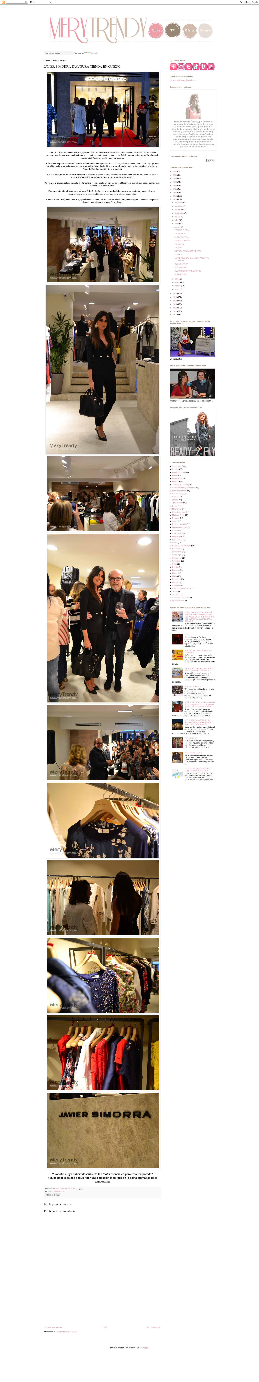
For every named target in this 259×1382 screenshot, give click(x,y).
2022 (175, 185)
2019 (175, 196)
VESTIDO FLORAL (182, 230)
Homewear (176, 558)
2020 (175, 193)
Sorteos (175, 497)
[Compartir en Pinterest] (58, 1194)
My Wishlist (176, 509)
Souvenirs (176, 595)
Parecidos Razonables (181, 546)
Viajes (174, 521)
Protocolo (176, 579)
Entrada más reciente (53, 1327)
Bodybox (175, 582)
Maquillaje (176, 537)
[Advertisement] (102, 1302)
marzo (177, 282)
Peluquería (176, 540)
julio (177, 220)
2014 (175, 304)
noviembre (179, 206)
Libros (174, 573)
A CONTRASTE (180, 274)
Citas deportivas (178, 512)
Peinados (176, 561)
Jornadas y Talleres (180, 484)
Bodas (174, 506)
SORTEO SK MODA (193, 687)
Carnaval (176, 585)
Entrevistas (176, 552)
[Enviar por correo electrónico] (46, 1194)
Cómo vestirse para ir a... (182, 588)
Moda (174, 576)
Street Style (177, 466)
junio (177, 224)
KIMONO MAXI (180, 267)
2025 (175, 175)
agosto (178, 217)
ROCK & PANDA (181, 264)
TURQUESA (179, 244)
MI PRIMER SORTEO (193, 753)
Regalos (175, 518)
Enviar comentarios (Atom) (66, 1332)
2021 (175, 189)
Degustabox (177, 478)
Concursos (176, 533)
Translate (94, 53)
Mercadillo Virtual (179, 527)
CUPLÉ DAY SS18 (182, 237)
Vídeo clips (176, 555)
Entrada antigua (153, 1327)
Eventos (175, 482)
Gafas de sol (177, 494)
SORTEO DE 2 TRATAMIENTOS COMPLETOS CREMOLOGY (198, 770)
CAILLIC (188, 635)
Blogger (145, 1348)
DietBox (175, 567)
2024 (175, 178)
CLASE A (178, 255)
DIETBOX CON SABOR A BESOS (187, 251)
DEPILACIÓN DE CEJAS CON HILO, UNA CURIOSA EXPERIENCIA (199, 670)
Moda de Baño (178, 515)
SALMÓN (178, 248)
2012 (175, 311)
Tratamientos (177, 503)
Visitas (175, 543)
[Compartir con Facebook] (55, 1194)
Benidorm (176, 549)
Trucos (175, 592)
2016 (175, 297)
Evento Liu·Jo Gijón (182, 241)
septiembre (179, 213)
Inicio (105, 1327)
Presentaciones (178, 472)
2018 (175, 200)
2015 (175, 301)
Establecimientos (59, 1191)
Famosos (176, 570)
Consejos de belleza (180, 598)
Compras (176, 530)
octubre (178, 210)
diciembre (179, 203)
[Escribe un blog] (49, 1194)
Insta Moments (178, 601)
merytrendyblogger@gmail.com (183, 80)
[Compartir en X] (52, 1194)
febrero (178, 286)
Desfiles (175, 469)
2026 (175, 171)
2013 (175, 308)
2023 (175, 182)
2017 (175, 294)
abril (177, 279)
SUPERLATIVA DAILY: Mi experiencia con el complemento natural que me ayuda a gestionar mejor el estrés (200, 704)
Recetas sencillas (179, 524)
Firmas (175, 475)
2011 (175, 315)
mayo (177, 227)
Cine (174, 564)
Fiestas (175, 500)
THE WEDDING (191, 738)
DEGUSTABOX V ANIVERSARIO (187, 271)
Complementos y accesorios (183, 488)
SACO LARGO (180, 234)
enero (177, 289)
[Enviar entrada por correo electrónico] (80, 1188)
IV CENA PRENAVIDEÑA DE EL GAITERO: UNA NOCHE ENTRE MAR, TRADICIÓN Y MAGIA (198, 722)
